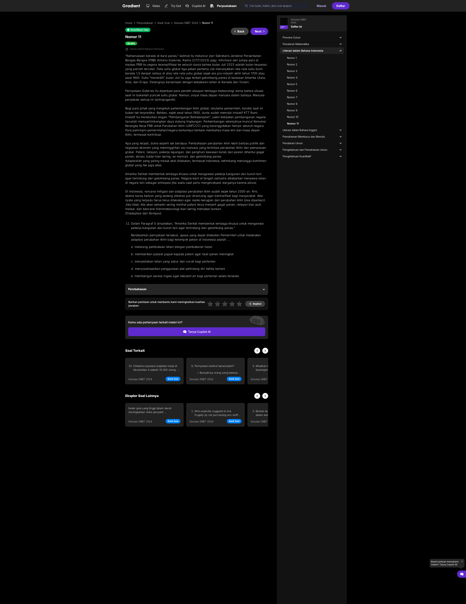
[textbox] (196, 134)
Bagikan (257, 303)
